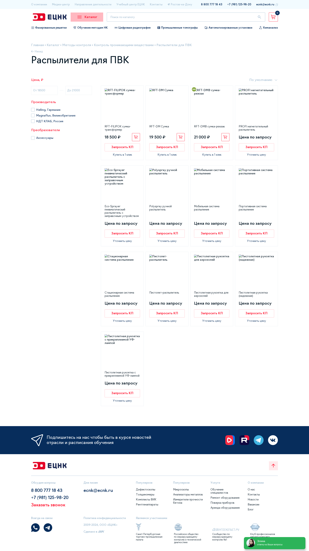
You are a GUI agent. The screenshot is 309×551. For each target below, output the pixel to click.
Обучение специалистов (219, 491)
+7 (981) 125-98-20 (239, 4)
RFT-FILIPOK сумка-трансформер (118, 128)
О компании (39, 4)
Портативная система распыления (253, 208)
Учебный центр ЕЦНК (130, 4)
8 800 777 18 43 (211, 4)
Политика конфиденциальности (105, 518)
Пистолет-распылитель (164, 292)
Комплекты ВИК (146, 499)
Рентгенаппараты (147, 504)
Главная (37, 45)
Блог (251, 509)
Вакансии (253, 504)
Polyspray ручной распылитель (160, 208)
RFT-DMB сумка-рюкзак (209, 126)
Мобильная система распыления (206, 208)
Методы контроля (76, 45)
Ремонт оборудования (224, 497)
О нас (251, 489)
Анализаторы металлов (188, 494)
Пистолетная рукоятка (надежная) (253, 294)
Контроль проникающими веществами (124, 45)
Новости (253, 499)
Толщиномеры (145, 494)
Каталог (53, 45)
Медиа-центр (61, 4)
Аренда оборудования (225, 507)
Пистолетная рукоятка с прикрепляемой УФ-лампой (122, 374)
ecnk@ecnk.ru (265, 4)
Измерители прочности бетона (188, 501)
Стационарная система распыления (119, 294)
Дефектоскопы (145, 489)
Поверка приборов (222, 502)
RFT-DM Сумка (159, 126)
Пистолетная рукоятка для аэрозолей (211, 294)
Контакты (156, 4)
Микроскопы (181, 489)
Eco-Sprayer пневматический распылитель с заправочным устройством (122, 211)
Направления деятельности (93, 4)
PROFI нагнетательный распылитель (253, 128)
